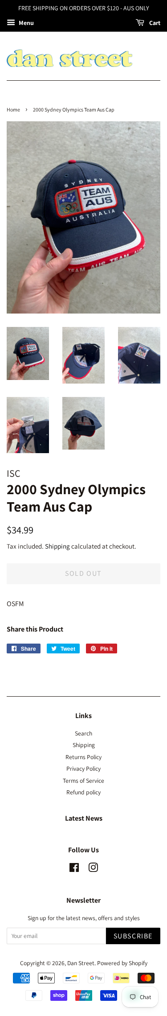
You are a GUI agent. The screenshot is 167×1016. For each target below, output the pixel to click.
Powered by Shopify (122, 963)
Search (83, 733)
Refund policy (83, 792)
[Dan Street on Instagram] (93, 869)
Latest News (83, 818)
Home (13, 109)
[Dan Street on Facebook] (74, 869)
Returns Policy (83, 757)
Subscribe (133, 936)
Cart (154, 23)
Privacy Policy (83, 768)
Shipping (57, 546)
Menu (25, 23)
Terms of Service (83, 780)
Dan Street (80, 963)
